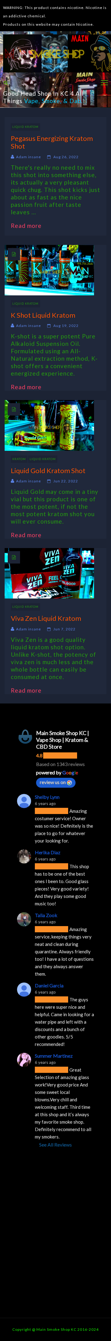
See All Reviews (55, 1144)
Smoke (51, 100)
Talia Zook (46, 915)
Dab (75, 100)
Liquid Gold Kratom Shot (48, 470)
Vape (31, 100)
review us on (53, 782)
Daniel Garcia (49, 985)
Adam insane (28, 157)
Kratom (19, 459)
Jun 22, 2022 (65, 481)
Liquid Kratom (25, 126)
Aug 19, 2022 (66, 325)
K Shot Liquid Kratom (43, 315)
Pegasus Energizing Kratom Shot (52, 142)
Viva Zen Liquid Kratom (46, 618)
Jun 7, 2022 (64, 629)
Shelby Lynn (47, 797)
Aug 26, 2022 (66, 157)
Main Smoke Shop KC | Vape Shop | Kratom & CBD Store (62, 739)
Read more (29, 225)
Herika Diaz (47, 852)
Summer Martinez (54, 1056)
